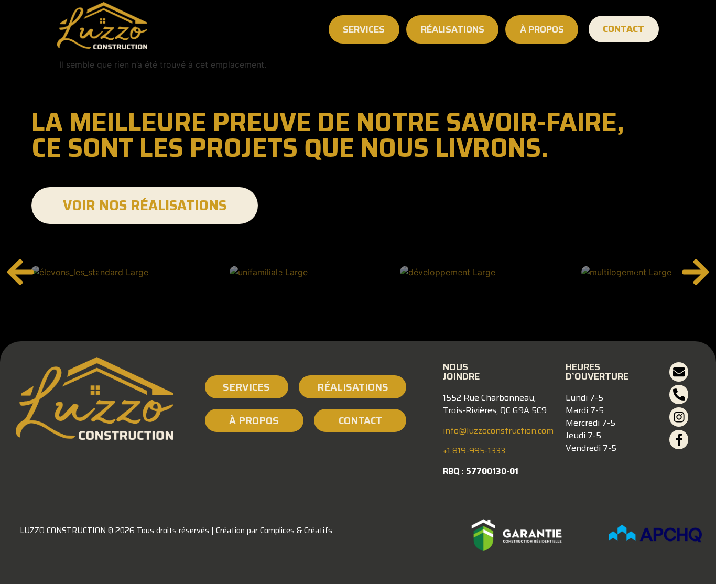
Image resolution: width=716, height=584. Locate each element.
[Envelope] (679, 372)
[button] (20, 272)
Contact (360, 420)
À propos (542, 29)
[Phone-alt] (679, 394)
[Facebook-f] (679, 439)
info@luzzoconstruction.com (498, 430)
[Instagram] (679, 417)
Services (364, 29)
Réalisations (452, 29)
